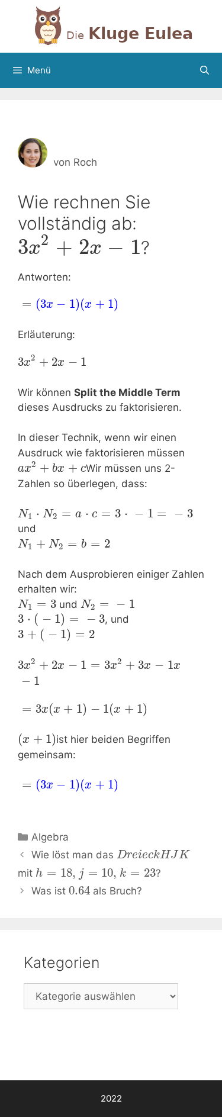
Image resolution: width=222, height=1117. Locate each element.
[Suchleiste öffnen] (204, 70)
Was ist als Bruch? (86, 891)
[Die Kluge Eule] (111, 25)
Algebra (50, 837)
